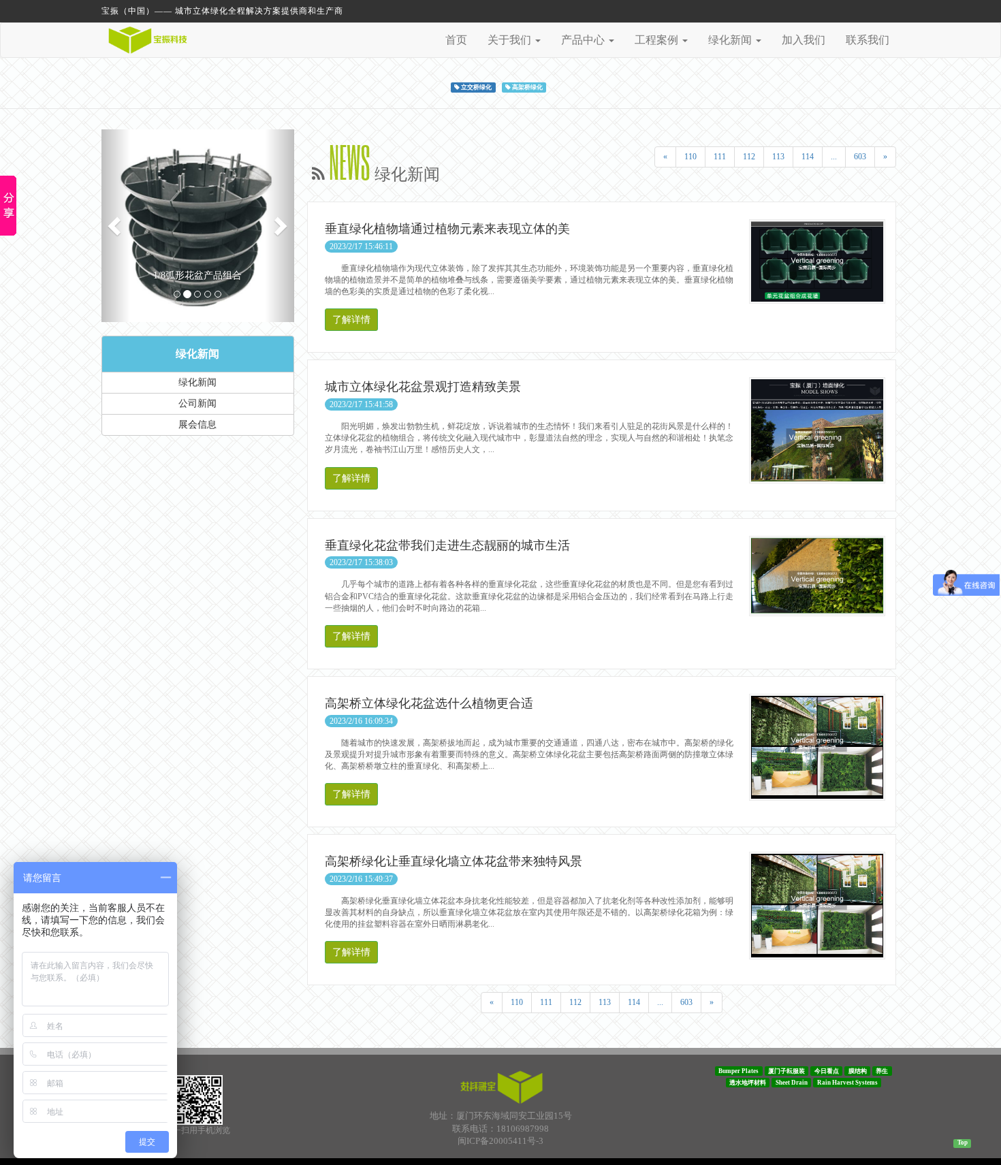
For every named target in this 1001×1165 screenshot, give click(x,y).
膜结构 (857, 1071)
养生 (882, 1071)
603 (860, 156)
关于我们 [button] (511, 40)
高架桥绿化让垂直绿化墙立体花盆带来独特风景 (453, 861)
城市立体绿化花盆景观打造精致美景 (423, 387)
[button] (115, 225)
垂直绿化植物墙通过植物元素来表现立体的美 (447, 229)
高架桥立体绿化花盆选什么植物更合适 (429, 703)
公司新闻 (197, 403)
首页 (456, 40)
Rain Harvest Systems (847, 1082)
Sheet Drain (792, 1082)
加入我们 (803, 40)
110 (690, 156)
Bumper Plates (738, 1071)
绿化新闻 (197, 354)
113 (778, 156)
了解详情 (351, 320)
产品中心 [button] (584, 40)
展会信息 (197, 424)
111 (720, 156)
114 (807, 156)
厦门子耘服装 (786, 1071)
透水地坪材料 (747, 1082)
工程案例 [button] (658, 40)
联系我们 (867, 40)
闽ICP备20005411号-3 (500, 1141)
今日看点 (826, 1071)
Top (962, 1142)
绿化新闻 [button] (731, 40)
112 (749, 156)
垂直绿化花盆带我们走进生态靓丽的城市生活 (447, 545)
